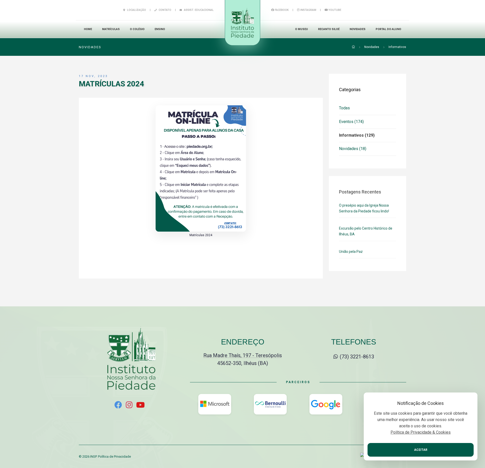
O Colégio (137, 29)
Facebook (281, 10)
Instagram (308, 10)
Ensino (160, 29)
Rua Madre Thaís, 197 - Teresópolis (242, 355)
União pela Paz (351, 252)
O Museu (301, 29)
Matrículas (111, 29)
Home (88, 29)
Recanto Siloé (329, 29)
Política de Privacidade (114, 456)
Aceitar (420, 450)
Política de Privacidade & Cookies (421, 432)
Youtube (334, 10)
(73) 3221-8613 (356, 357)
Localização (136, 10)
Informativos (397, 47)
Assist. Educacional (198, 10)
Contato (164, 10)
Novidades (358, 29)
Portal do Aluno (388, 29)
